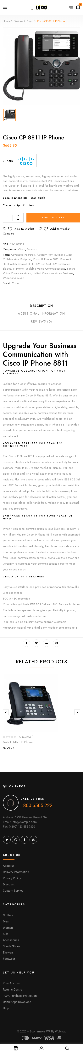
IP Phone (18, 268)
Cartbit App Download (17, 1002)
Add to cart (53, 217)
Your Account (11, 983)
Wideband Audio (13, 278)
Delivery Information (16, 872)
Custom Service (13, 890)
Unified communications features (53, 273)
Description (41, 306)
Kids (5, 934)
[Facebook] (26, 643)
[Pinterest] (56, 643)
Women (8, 927)
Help (6, 1008)
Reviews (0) (41, 321)
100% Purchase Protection (20, 996)
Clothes (8, 915)
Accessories (11, 940)
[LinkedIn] (46, 643)
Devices (18, 21)
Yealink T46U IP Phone (18, 742)
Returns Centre (12, 989)
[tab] (41, 307)
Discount (8, 884)
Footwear (9, 958)
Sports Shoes (11, 946)
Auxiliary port (45, 255)
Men (5, 921)
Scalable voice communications (45, 268)
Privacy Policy (12, 878)
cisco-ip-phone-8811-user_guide (24, 198)
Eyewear (8, 952)
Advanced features (23, 255)
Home (6, 21)
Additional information (41, 313)
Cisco (30, 21)
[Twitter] (36, 643)
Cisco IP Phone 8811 (45, 259)
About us (8, 866)
